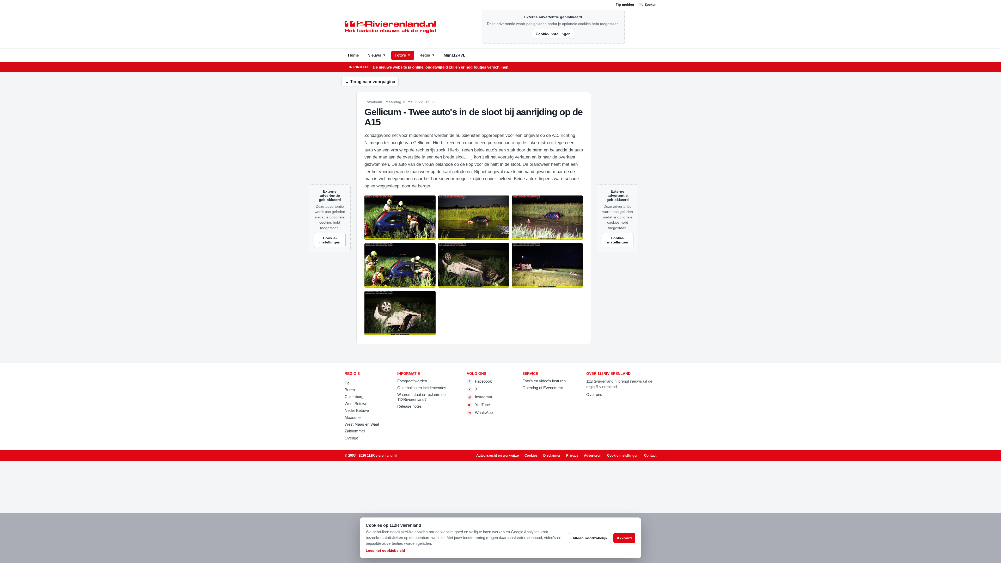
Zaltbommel (355, 431)
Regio (427, 55)
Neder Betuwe (357, 410)
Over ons (594, 395)
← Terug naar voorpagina (370, 81)
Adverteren (592, 455)
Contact (650, 455)
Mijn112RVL (454, 55)
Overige (351, 438)
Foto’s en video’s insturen (544, 381)
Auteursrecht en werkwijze (497, 455)
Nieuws (377, 55)
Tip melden (625, 5)
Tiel (347, 383)
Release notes (409, 406)
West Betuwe (356, 404)
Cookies (531, 455)
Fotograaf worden (412, 381)
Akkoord (624, 538)
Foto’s (403, 55)
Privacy (572, 455)
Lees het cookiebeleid (385, 550)
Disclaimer (551, 455)
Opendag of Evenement (542, 388)
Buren (350, 390)
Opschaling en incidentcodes (421, 388)
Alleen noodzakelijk (589, 538)
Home (353, 55)
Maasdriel (353, 417)
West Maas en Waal (362, 424)
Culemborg (354, 397)
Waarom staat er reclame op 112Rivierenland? (421, 397)
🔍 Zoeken (647, 5)
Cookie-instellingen (553, 34)
